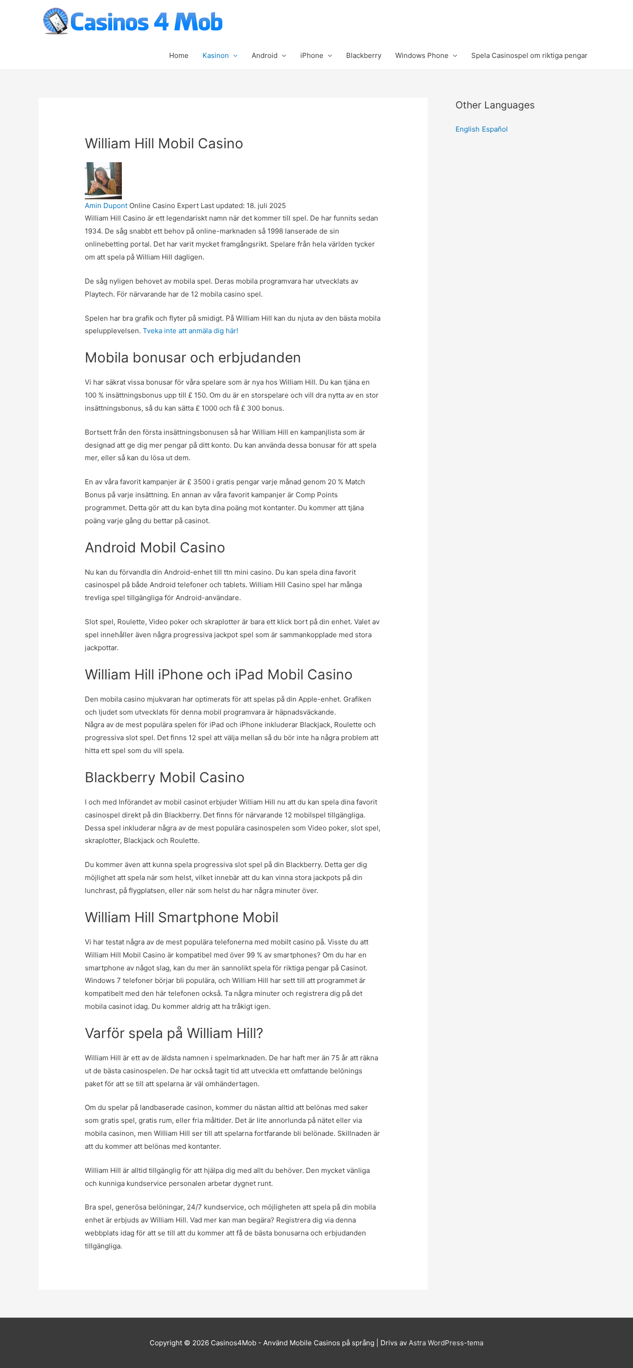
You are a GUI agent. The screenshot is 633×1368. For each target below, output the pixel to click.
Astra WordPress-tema (446, 1342)
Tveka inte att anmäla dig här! (190, 330)
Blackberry (363, 55)
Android (265, 55)
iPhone (311, 55)
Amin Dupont (106, 205)
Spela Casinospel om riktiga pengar (529, 55)
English (468, 129)
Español (495, 129)
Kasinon (216, 55)
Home (179, 55)
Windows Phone (422, 55)
